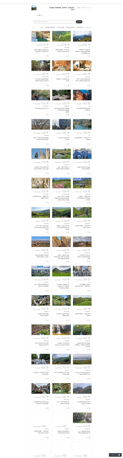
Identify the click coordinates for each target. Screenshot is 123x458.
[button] (33, 27)
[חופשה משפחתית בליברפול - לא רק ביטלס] (82, 271)
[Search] (41, 15)
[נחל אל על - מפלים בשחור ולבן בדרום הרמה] (61, 329)
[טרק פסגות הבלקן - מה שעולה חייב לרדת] (40, 271)
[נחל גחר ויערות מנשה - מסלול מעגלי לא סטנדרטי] (82, 447)
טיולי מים (67, 76)
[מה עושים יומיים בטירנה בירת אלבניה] (61, 124)
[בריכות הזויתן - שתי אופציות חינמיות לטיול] (61, 153)
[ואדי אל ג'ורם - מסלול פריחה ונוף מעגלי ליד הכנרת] (61, 212)
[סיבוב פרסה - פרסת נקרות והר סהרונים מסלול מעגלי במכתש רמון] (61, 241)
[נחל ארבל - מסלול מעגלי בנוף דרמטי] (82, 212)
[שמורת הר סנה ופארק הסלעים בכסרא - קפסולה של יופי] (82, 329)
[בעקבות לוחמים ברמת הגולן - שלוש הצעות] (40, 241)
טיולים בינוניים (70, 27)
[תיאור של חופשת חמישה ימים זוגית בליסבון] (82, 95)
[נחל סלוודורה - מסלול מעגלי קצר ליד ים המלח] (40, 447)
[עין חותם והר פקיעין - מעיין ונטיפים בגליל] (61, 418)
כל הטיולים (89, 27)
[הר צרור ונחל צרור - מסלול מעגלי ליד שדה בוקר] (82, 241)
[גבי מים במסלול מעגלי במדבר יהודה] (82, 65)
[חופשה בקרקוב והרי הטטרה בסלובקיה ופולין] (82, 36)
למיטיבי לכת (60, 27)
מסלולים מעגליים (50, 27)
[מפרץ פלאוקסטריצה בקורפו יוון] (82, 124)
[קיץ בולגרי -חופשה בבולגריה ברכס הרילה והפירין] (82, 183)
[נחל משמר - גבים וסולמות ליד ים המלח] (40, 183)
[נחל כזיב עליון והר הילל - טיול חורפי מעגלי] (40, 329)
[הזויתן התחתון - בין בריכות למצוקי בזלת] (82, 418)
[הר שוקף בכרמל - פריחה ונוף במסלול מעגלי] (82, 359)
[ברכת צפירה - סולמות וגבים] (61, 65)
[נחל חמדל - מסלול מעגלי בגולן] (82, 300)
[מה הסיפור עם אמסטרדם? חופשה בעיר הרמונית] (40, 388)
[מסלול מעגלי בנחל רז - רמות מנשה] (61, 300)
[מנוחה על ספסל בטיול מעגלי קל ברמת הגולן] (40, 124)
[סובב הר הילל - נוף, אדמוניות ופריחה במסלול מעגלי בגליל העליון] (61, 183)
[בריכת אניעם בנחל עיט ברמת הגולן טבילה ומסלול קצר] (40, 95)
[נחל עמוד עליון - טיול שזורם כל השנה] (61, 388)
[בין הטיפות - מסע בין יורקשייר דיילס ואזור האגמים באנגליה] (61, 271)
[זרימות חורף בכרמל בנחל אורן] (61, 95)
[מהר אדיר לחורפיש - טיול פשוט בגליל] (61, 359)
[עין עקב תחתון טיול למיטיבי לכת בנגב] (40, 36)
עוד (42, 27)
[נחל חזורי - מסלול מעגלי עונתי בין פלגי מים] (40, 418)
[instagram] (39, 15)
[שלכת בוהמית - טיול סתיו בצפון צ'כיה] (40, 359)
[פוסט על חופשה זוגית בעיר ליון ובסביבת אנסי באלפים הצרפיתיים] (82, 153)
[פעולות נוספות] (74, 44)
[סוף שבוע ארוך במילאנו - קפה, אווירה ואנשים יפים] (40, 153)
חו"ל (89, 47)
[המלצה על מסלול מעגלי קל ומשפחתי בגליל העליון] (40, 65)
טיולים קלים (80, 27)
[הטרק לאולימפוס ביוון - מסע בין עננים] (82, 388)
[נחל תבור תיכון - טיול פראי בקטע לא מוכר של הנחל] (40, 212)
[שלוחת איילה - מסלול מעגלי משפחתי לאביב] (61, 447)
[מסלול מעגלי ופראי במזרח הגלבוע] (61, 36)
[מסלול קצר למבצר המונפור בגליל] (40, 300)
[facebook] (38, 15)
